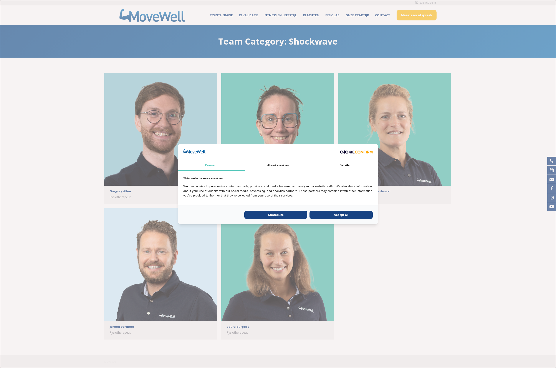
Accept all (341, 214)
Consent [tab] (211, 165)
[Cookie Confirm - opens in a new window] (356, 152)
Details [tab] (344, 165)
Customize (276, 214)
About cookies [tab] (278, 165)
